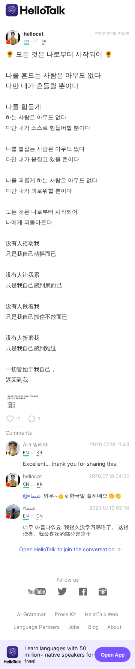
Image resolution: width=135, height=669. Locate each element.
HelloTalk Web (101, 614)
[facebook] (83, 592)
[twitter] (62, 591)
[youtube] (37, 591)
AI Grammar (31, 614)
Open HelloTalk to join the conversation (66, 549)
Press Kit (65, 614)
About (114, 627)
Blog (93, 627)
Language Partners (37, 627)
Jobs (74, 627)
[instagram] (103, 592)
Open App (112, 655)
